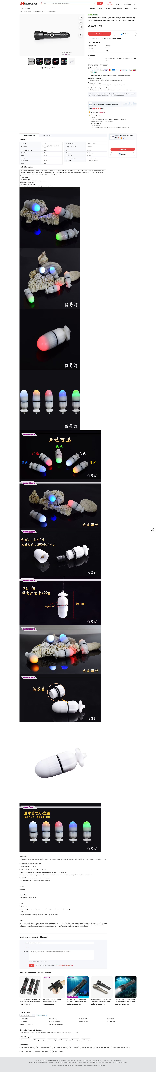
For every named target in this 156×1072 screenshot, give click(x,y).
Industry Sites (88, 1060)
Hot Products (38, 1060)
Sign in (134, 4)
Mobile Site (113, 1060)
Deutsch (75, 1062)
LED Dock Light (64, 1040)
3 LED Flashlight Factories (60, 1047)
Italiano (70, 1062)
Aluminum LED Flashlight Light (42, 1051)
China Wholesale (71, 1060)
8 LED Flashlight (74, 1047)
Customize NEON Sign (83, 1021)
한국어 (91, 1062)
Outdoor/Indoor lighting (26, 1024)
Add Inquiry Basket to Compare (52, 68)
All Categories (25, 8)
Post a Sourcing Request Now (64, 965)
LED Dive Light (75, 1040)
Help (107, 8)
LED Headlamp (52, 1018)
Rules (135, 8)
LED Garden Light (52, 1040)
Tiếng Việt (115, 1062)
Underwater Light (25, 1040)
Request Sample (116, 38)
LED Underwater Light (51, 11)
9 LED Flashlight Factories (43, 1047)
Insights (119, 1060)
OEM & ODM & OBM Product (56, 1024)
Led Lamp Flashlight (26, 1051)
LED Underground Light (39, 1040)
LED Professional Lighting (38, 11)
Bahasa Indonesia (123, 1062)
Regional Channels (97, 1060)
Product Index (106, 1060)
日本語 (95, 1062)
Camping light (110, 1018)
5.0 (116, 138)
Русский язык (63, 1062)
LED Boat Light (86, 1040)
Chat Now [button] (126, 34)
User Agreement (87, 1065)
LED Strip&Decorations (54, 1021)
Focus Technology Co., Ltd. (67, 1065)
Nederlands (81, 1062)
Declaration (94, 1065)
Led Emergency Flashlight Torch (120, 1047)
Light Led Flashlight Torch (102, 1047)
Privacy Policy (102, 1065)
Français (57, 1062)
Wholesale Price (80, 1060)
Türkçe (109, 1062)
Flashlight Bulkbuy (58, 1051)
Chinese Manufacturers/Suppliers (58, 1060)
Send (32, 965)
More (21, 1054)
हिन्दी (100, 1062)
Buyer (99, 8)
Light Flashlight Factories (27, 1047)
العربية (86, 1062)
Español (45, 1062)
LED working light (82, 1018)
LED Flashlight (23, 1018)
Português (51, 1062)
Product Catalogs (42, 1015)
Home (21, 11)
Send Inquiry (99, 34)
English (40, 1062)
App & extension (117, 8)
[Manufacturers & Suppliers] (28, 3)
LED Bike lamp (23, 1021)
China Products (46, 1060)
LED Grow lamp (111, 1021)
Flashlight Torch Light (86, 1047)
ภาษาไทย (104, 1062)
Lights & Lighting (27, 11)
